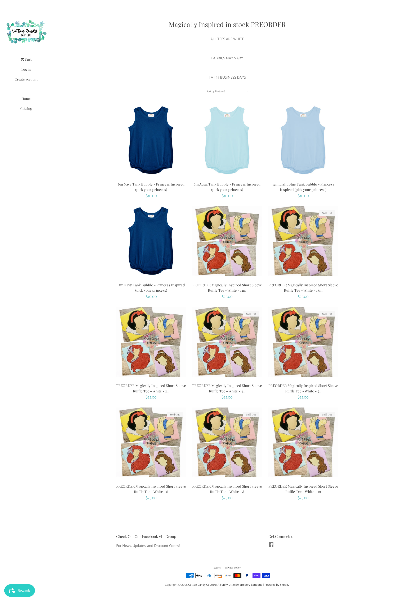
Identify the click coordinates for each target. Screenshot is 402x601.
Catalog (26, 108)
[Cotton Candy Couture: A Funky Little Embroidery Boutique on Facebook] (271, 545)
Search (217, 567)
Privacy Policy (233, 567)
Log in (26, 69)
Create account (26, 79)
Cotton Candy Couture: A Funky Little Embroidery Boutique (225, 584)
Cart (28, 59)
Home (26, 98)
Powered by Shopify (276, 584)
